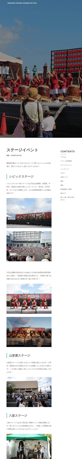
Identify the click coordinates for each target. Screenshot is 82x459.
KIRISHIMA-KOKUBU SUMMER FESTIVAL (22, 3)
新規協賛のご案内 (66, 189)
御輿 (61, 185)
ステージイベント (66, 165)
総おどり (63, 193)
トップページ (64, 169)
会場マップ (64, 177)
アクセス (63, 157)
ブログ (62, 173)
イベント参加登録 (66, 161)
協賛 (61, 181)
